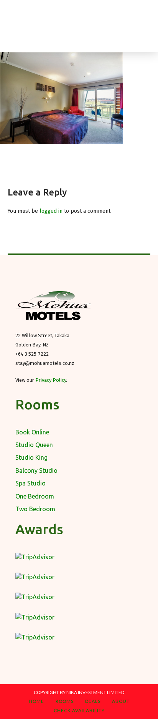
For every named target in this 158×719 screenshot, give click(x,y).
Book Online (32, 432)
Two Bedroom (35, 508)
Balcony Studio (36, 470)
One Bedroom (34, 496)
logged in (51, 211)
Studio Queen (34, 444)
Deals (92, 701)
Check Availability (79, 710)
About (121, 701)
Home (36, 701)
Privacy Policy (50, 380)
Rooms (65, 701)
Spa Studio (30, 483)
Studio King (31, 457)
